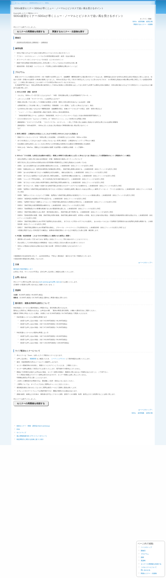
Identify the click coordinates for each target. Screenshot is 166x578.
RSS (18, 429)
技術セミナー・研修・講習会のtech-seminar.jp (33, 426)
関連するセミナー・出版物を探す (68, 31)
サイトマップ (21, 432)
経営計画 (149, 21)
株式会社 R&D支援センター (23, 269)
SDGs (134, 21)
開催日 (143, 551)
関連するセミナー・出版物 (143, 24)
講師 (142, 557)
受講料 (143, 560)
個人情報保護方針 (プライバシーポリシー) (32, 436)
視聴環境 (33, 359)
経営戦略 (141, 21)
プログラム (145, 554)
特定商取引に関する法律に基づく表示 (30, 439)
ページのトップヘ (146, 262)
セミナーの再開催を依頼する (31, 31)
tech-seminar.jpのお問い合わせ (50, 282)
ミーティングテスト (58, 359)
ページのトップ (146, 547)
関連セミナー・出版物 (149, 573)
